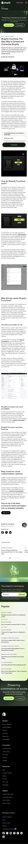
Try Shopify (19, 25)
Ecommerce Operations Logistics (10, 638)
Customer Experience (6, 662)
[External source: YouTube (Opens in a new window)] (11, 833)
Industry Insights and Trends (9, 654)
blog (2, 36)
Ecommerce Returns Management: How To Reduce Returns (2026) (12, 649)
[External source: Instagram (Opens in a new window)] (14, 833)
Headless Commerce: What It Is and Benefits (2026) (13, 615)
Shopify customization (19, 420)
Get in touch (20, 2)
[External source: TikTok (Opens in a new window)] (18, 833)
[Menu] (26, 2)
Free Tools (5, 782)
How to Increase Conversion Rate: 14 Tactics (13, 624)
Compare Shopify (7, 773)
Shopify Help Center (7, 794)
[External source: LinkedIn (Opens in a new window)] (10, 532)
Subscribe (22, 594)
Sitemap (4, 826)
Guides (4, 776)
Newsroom (5, 736)
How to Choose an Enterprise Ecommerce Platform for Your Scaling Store (11, 552)
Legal (3, 820)
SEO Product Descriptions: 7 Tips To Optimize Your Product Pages (13, 672)
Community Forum (7, 797)
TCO (25, 547)
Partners (4, 757)
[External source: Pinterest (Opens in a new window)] (3, 837)
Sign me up (6, 512)
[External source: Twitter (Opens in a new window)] (6, 532)
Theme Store (5, 751)
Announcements (10, 36)
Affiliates (4, 760)
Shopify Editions (6, 727)
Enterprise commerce (7, 547)
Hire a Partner (6, 800)
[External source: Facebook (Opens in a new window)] (2, 532)
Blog (3, 770)
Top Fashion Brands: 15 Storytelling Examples (13, 665)
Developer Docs (6, 748)
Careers (4, 730)
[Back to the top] (4, 714)
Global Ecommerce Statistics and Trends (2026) (12, 657)
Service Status (6, 803)
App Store (5, 754)
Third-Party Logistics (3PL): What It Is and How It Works (12, 641)
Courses (4, 779)
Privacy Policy (6, 823)
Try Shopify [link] (14, 145)
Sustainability (5, 739)
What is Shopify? (7, 724)
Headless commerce (6, 612)
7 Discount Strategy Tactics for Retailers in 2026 (13, 633)
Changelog (5, 785)
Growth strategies (6, 622)
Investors (4, 733)
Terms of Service (7, 817)
